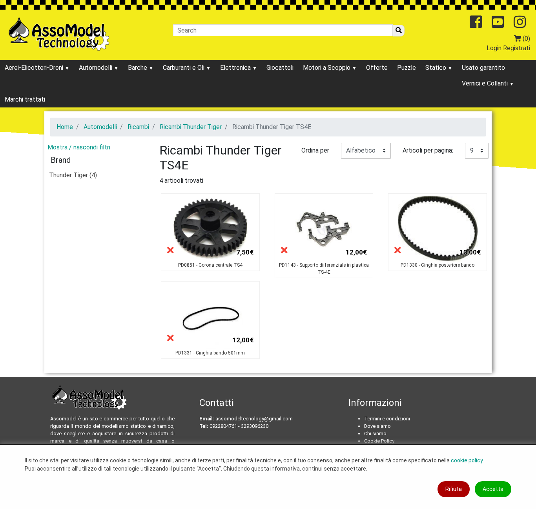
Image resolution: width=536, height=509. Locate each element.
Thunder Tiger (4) (73, 175)
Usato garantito (483, 67)
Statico (436, 67)
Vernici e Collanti (485, 83)
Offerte (377, 67)
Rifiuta (453, 489)
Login (494, 48)
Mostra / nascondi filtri (78, 147)
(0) (525, 38)
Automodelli (96, 67)
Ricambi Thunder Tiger (191, 127)
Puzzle (406, 67)
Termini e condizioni (387, 419)
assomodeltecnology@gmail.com (254, 419)
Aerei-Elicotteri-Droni (35, 67)
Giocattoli (280, 67)
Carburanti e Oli (184, 67)
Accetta (493, 489)
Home (65, 127)
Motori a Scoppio (327, 67)
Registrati (516, 48)
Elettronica (236, 67)
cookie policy (467, 460)
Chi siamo (375, 433)
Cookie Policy (379, 441)
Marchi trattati (25, 99)
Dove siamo (377, 426)
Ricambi (138, 127)
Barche (138, 67)
